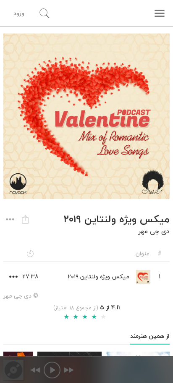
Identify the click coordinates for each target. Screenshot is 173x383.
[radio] (66, 317)
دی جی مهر (154, 231)
